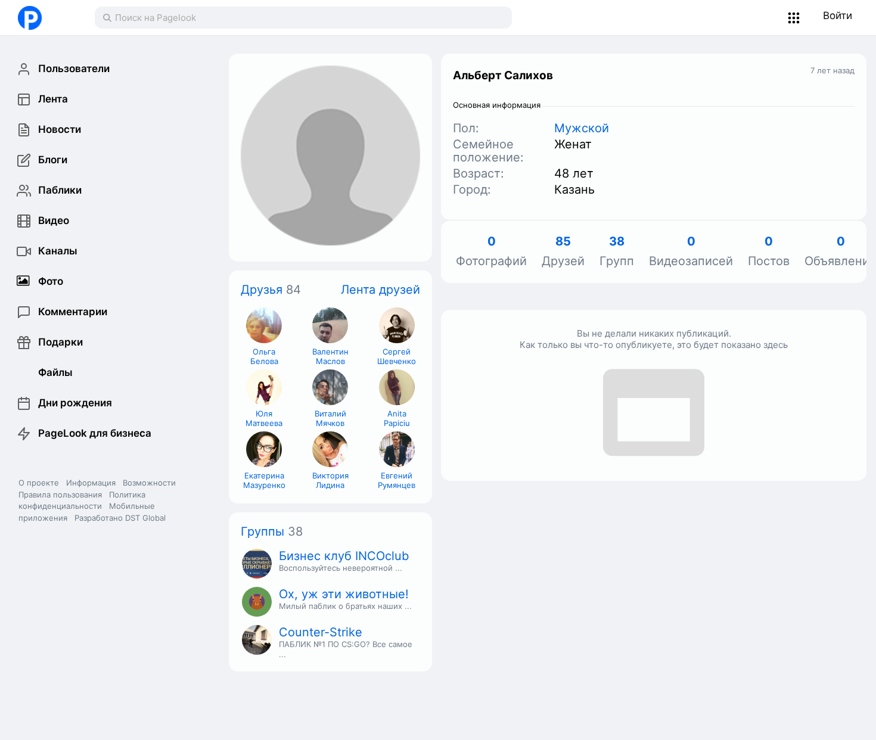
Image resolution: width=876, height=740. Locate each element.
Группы (262, 531)
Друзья (261, 289)
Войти (837, 15)
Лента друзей (380, 289)
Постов (769, 251)
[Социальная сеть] (44, 18)
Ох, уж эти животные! (344, 594)
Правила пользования (60, 494)
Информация (91, 482)
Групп (616, 251)
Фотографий (491, 251)
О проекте (38, 482)
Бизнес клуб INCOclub (344, 556)
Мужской (581, 128)
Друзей (563, 251)
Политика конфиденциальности (81, 500)
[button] (794, 18)
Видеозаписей (691, 251)
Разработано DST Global (120, 518)
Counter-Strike (320, 632)
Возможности (149, 482)
